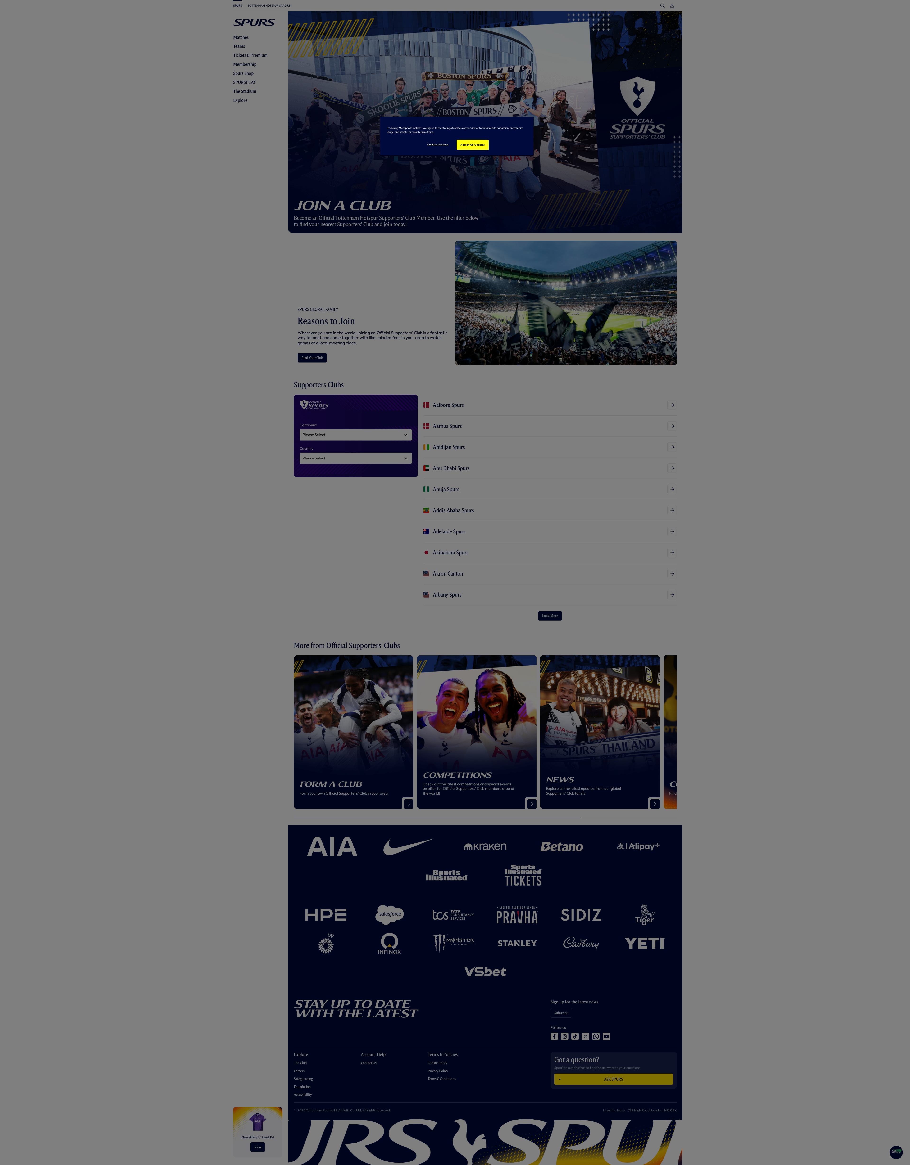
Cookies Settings (438, 144)
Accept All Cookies (472, 144)
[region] (457, 136)
